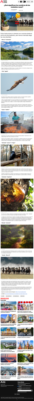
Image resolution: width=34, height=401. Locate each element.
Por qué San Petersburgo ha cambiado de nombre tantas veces (16, 293)
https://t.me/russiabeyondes (21, 291)
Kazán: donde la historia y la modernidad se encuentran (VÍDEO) (8, 351)
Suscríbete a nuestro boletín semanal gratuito (25, 386)
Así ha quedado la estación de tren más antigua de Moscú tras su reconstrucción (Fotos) (8, 377)
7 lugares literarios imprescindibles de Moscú (24, 325)
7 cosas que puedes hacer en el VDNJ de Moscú (8, 338)
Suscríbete (21, 382)
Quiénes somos (3, 384)
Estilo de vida (21, 10)
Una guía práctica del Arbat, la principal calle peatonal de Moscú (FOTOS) (8, 325)
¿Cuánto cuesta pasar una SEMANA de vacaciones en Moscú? (8, 312)
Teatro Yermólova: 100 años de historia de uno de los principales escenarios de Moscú (25, 377)
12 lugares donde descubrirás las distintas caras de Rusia (7, 364)
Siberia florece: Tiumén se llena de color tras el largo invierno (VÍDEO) (25, 364)
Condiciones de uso (4, 386)
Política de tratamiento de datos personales (7, 385)
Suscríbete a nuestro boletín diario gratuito (24, 388)
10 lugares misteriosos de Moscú (23, 337)
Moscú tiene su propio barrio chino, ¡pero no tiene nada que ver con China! (25, 312)
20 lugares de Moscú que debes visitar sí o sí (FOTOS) (25, 351)
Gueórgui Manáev (14, 9)
